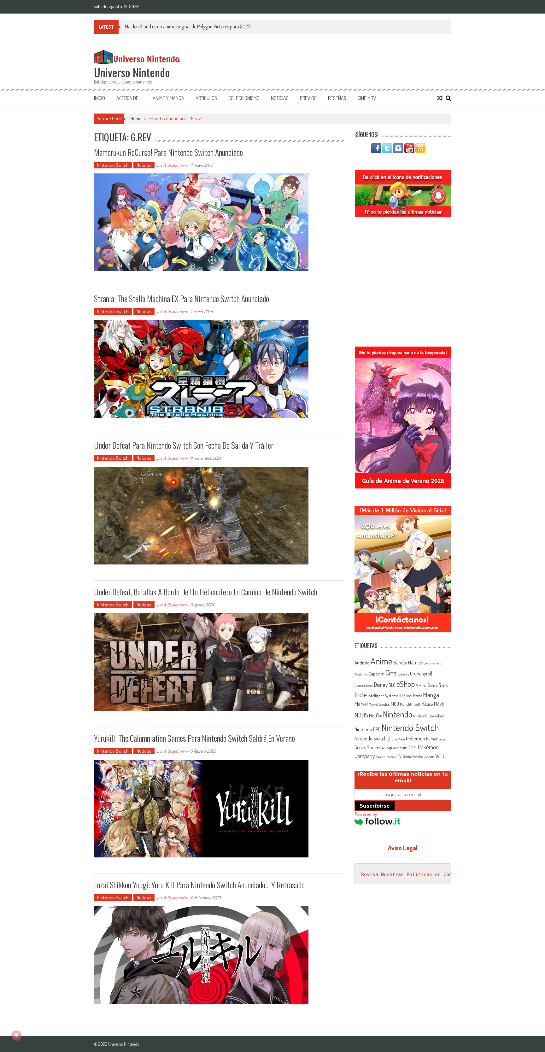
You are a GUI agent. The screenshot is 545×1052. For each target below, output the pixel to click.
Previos (308, 98)
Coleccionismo (244, 98)
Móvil (439, 704)
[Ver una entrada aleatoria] (439, 98)
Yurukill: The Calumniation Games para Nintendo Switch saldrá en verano (194, 738)
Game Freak (437, 685)
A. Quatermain (175, 165)
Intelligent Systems (383, 695)
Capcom (376, 673)
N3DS (361, 715)
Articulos (206, 98)
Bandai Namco (407, 662)
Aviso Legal (403, 848)
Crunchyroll (421, 673)
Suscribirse (375, 806)
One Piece (398, 739)
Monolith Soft (410, 704)
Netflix (375, 715)
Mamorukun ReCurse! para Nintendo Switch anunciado (168, 152)
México (427, 704)
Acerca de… (128, 98)
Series (360, 747)
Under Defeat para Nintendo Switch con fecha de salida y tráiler (183, 445)
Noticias (280, 98)
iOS (402, 695)
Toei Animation (386, 757)
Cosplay (403, 673)
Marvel (361, 703)
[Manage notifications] (16, 1036)
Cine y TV (367, 98)
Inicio (99, 98)
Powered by (366, 814)
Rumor (432, 738)
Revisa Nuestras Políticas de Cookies (412, 874)
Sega (442, 739)
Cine (391, 672)
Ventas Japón (423, 756)
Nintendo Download (429, 715)
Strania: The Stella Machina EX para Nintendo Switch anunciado (181, 298)
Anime (381, 661)
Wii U (440, 755)
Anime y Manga (168, 98)
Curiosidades (364, 685)
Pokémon (415, 738)
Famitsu (421, 685)
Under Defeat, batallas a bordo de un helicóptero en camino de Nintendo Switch (205, 592)
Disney (381, 684)
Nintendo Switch (113, 165)
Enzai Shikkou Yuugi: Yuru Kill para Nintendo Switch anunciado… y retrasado (199, 885)
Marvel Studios (379, 704)
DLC (392, 685)
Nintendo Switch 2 (372, 738)
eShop (405, 684)
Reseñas (337, 98)
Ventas (407, 756)
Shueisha (376, 747)
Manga (431, 695)
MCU (395, 704)
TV (399, 756)
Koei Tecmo (414, 695)
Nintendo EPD (368, 729)
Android (362, 662)
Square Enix (396, 747)
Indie (361, 694)
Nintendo (397, 714)
